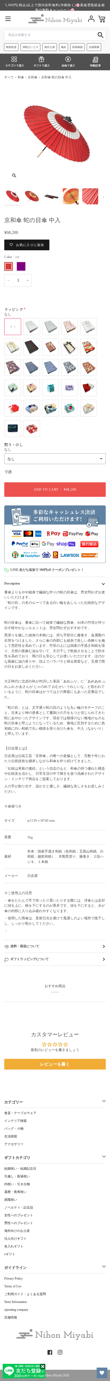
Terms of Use (12, 1286)
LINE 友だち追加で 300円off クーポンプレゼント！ (47, 570)
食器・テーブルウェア (20, 1113)
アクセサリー (13, 1144)
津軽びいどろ (30, 47)
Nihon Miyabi (53, 1375)
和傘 (21, 77)
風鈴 (63, 47)
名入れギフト (13, 1246)
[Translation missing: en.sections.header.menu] (8, 19)
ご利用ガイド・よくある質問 (25, 1294)
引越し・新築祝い (17, 1176)
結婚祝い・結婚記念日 (20, 1168)
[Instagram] (60, 1352)
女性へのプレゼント (18, 1215)
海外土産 (49, 47)
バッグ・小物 (13, 1128)
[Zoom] (14, 175)
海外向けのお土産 (17, 1231)
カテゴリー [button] (13, 1102)
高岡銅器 (77, 47)
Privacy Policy (13, 1278)
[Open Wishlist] (102, 1373)
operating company (16, 1310)
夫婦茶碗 (94, 47)
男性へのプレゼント (18, 1223)
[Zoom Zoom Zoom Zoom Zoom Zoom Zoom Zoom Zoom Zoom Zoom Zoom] (55, 135)
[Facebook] (50, 1352)
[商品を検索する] (101, 35)
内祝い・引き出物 (17, 1184)
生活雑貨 (10, 1136)
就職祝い (10, 1200)
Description (12, 583)
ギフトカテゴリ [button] (17, 1158)
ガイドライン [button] (15, 1268)
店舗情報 (10, 1317)
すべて (9, 77)
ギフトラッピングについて (29, 959)
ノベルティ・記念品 (18, 1207)
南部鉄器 (11, 47)
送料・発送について (24, 946)
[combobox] (55, 35)
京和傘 (32, 77)
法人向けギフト (15, 1238)
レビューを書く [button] (55, 1064)
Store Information (15, 1302)
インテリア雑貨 (15, 1121)
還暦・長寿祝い (15, 1192)
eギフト (9, 1254)
